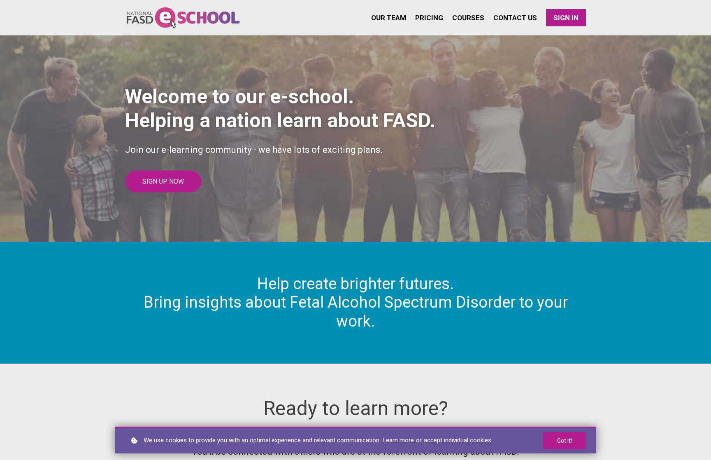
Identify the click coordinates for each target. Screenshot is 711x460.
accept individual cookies (457, 440)
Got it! (564, 440)
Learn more (398, 440)
